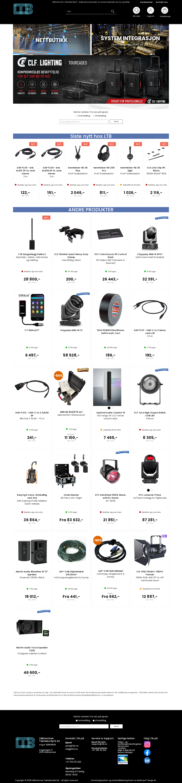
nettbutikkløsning (120, 780)
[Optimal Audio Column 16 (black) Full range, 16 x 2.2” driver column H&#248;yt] (110, 387)
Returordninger (125, 752)
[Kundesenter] (136, 10)
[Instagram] (147, 744)
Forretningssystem (99, 780)
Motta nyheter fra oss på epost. (91, 112)
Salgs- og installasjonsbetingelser (130, 743)
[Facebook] (147, 752)
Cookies (122, 748)
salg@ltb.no (71, 749)
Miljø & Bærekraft (126, 750)
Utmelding (100, 115)
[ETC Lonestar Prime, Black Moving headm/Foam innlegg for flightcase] (149, 468)
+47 (94, 750)
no (106, 744)
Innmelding (84, 115)
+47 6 (68, 761)
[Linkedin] (147, 760)
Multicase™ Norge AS (146, 780)
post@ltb (70, 745)
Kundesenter (146, 2)
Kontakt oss (162, 2)
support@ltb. (98, 744)
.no (76, 745)
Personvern (123, 746)
